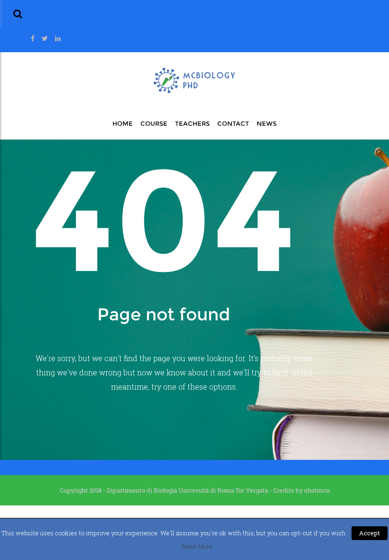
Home (122, 123)
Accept (369, 533)
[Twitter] (45, 38)
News (267, 123)
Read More (197, 546)
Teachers (192, 123)
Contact (233, 123)
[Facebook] (33, 38)
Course (153, 123)
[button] (17, 14)
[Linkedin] (58, 38)
